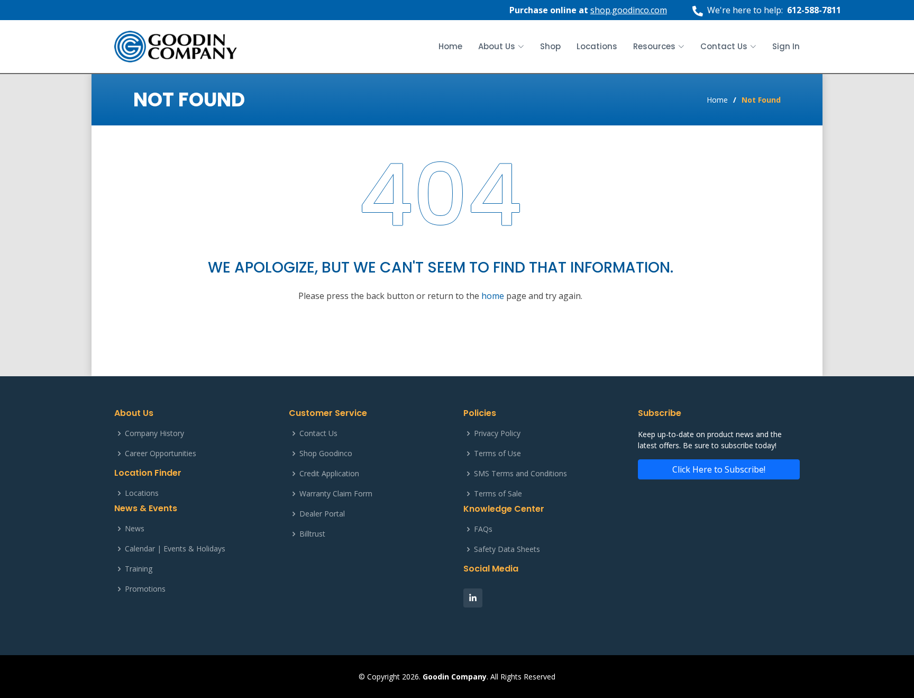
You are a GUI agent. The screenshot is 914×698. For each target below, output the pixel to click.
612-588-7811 (814, 10)
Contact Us (318, 433)
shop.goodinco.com (628, 10)
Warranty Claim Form (335, 493)
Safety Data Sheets (507, 549)
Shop (550, 46)
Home (450, 46)
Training (138, 569)
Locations (597, 46)
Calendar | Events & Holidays (175, 548)
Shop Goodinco (325, 453)
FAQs (483, 529)
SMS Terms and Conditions (520, 473)
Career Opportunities (160, 453)
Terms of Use (497, 453)
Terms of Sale (498, 493)
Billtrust (312, 534)
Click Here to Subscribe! (718, 469)
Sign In (786, 46)
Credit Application (329, 473)
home (492, 296)
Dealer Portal (322, 514)
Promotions (145, 589)
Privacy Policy (497, 433)
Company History (154, 433)
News (134, 528)
